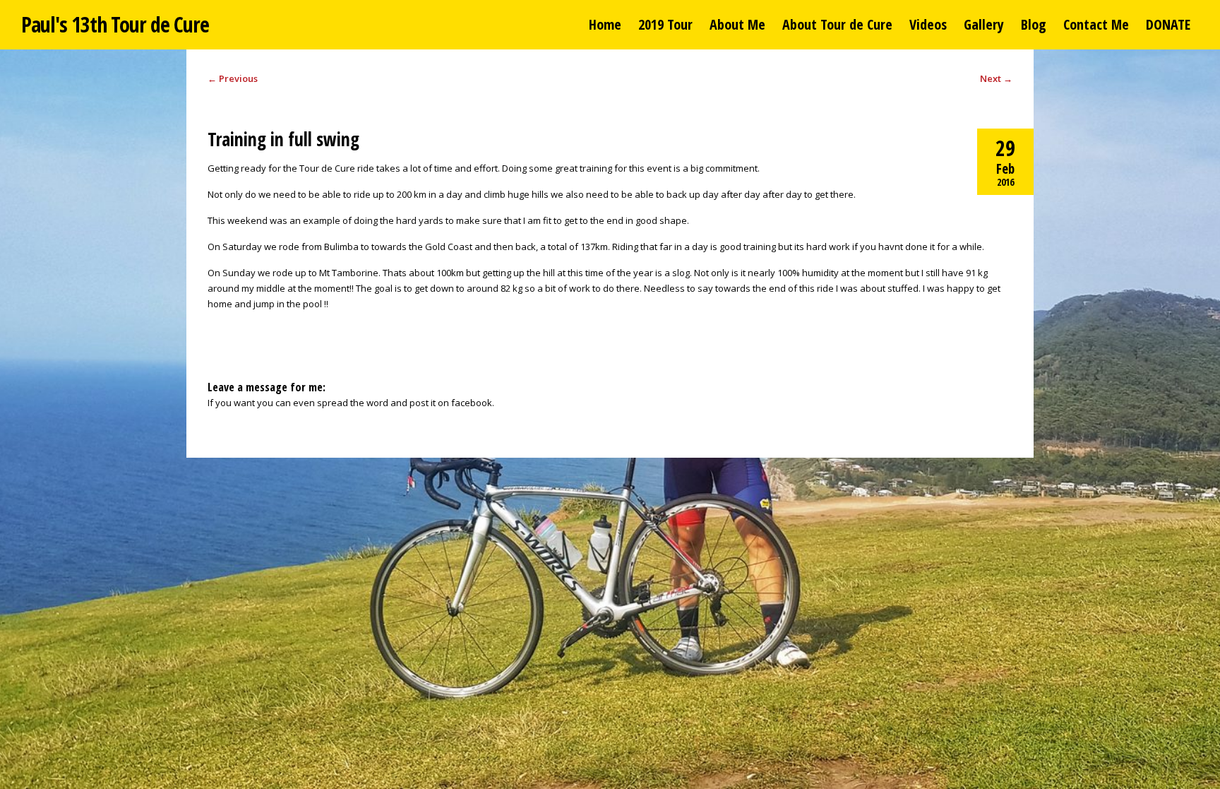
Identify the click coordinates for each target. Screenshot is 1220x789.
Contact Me (1096, 24)
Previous (233, 78)
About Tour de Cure (837, 24)
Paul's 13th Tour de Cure (115, 24)
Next (996, 78)
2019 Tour (665, 24)
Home (605, 24)
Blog (1033, 24)
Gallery (984, 24)
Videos (928, 24)
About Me (737, 24)
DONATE (1168, 24)
